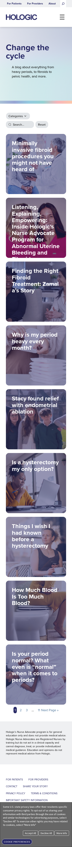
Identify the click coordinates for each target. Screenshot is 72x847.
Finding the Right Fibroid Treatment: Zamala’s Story (35, 280)
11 (39, 710)
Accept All (30, 833)
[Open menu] (62, 17)
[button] (17, 841)
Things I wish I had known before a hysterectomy (31, 536)
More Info (61, 833)
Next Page (50, 710)
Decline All (46, 833)
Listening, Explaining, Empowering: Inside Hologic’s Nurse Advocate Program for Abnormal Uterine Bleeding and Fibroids (36, 230)
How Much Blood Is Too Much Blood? (34, 596)
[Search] (63, 3)
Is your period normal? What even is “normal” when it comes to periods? (34, 666)
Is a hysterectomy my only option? (35, 465)
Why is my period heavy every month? (35, 341)
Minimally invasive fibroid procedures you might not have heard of (33, 156)
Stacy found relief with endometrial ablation (35, 405)
